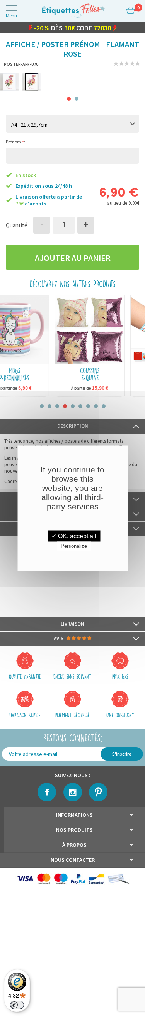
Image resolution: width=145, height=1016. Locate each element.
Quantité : (18, 225)
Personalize (74, 546)
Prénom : (15, 142)
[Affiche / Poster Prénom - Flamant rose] (31, 82)
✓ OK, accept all (73, 535)
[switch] (17, 1005)
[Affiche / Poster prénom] (9, 82)
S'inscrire (121, 754)
